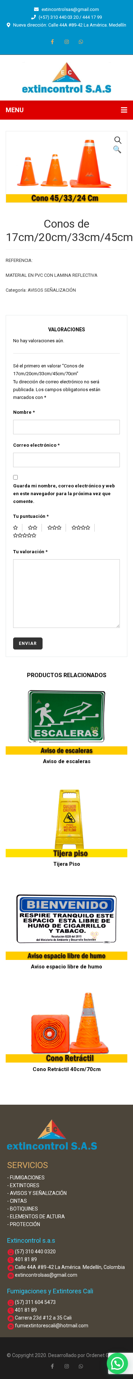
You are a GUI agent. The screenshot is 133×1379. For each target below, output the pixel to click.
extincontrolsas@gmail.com (70, 9)
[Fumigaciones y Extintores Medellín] (66, 77)
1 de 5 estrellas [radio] (17, 528)
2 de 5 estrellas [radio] (35, 528)
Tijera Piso (66, 864)
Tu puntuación (31, 516)
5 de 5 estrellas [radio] (27, 535)
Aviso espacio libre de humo (66, 966)
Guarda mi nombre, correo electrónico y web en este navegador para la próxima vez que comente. (64, 493)
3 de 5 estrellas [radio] (57, 528)
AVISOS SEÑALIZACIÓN (52, 290)
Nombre (24, 412)
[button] (118, 140)
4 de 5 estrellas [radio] (83, 528)
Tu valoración (30, 551)
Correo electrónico (36, 445)
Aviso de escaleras (66, 761)
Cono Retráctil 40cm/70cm (67, 1069)
